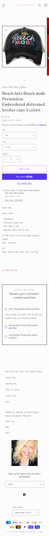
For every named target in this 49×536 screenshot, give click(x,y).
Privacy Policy (10, 395)
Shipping (4, 120)
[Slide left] (18, 80)
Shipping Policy (11, 383)
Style (4, 142)
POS (27, 532)
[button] (3, 5)
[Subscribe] (41, 484)
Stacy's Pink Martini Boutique (18, 532)
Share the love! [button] (11, 270)
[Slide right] (30, 80)
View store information (14, 200)
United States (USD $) (23, 512)
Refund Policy (10, 377)
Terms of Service (12, 389)
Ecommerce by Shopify (37, 532)
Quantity (5, 154)
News (7, 401)
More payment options (24, 183)
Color (3, 130)
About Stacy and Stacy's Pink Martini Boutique (23, 371)
